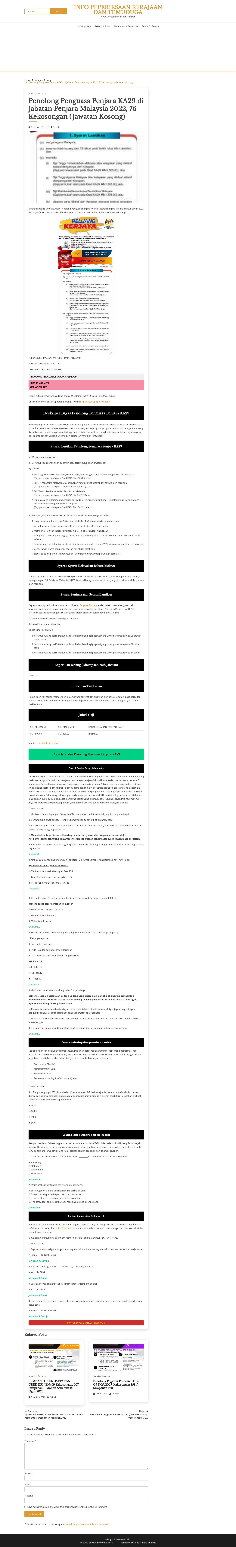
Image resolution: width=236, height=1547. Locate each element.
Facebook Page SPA (48, 742)
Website (28, 1495)
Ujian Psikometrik (65, 1228)
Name (28, 1473)
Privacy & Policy (102, 26)
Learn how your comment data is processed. (87, 1524)
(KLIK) (86, 1323)
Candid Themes (148, 1542)
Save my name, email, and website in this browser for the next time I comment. (67, 1506)
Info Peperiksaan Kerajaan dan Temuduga (118, 9)
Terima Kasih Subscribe (126, 26)
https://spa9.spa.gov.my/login (95, 401)
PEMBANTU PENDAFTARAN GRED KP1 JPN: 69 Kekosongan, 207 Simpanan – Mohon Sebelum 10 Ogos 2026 (54, 1386)
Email (28, 1484)
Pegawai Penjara (88, 605)
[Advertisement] (118, 50)
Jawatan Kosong (37, 93)
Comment (30, 1441)
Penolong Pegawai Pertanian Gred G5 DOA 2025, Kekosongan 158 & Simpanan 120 (116, 1385)
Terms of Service (150, 26)
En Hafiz (56, 127)
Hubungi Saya (84, 26)
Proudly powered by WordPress (96, 1542)
